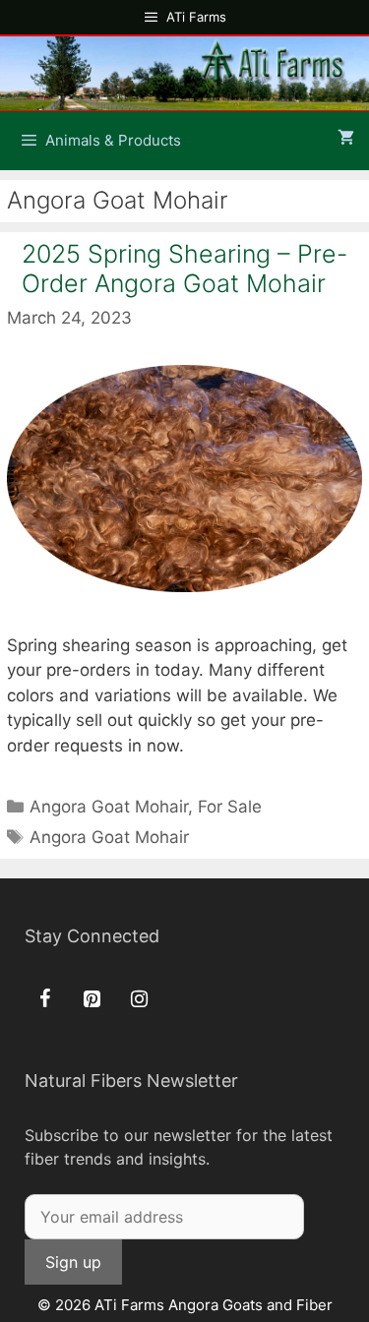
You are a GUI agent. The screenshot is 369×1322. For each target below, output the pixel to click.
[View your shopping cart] (346, 138)
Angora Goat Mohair (109, 806)
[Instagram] (138, 999)
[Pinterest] (91, 999)
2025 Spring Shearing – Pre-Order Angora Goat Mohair (184, 268)
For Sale (230, 806)
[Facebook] (44, 999)
